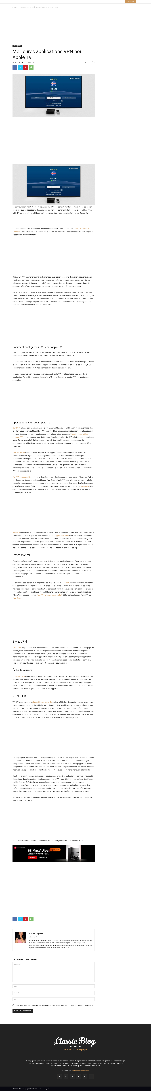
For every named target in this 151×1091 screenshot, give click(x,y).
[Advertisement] (75, 26)
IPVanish (16, 232)
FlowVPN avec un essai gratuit (49, 595)
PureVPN (86, 229)
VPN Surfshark (19, 452)
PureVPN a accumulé (21, 477)
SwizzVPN (17, 647)
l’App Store (17, 598)
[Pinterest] (25, 67)
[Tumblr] (85, 1076)
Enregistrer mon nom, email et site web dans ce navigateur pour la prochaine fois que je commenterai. (54, 1005)
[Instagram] (66, 1076)
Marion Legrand (20, 62)
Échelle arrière (19, 676)
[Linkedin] (72, 1076)
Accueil (15, 7)
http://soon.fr (33, 937)
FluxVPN (65, 583)
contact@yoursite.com (80, 1071)
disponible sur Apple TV (42, 702)
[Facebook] (15, 67)
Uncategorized (24, 7)
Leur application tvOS (60, 535)
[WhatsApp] (31, 67)
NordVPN (78, 229)
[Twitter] (20, 67)
